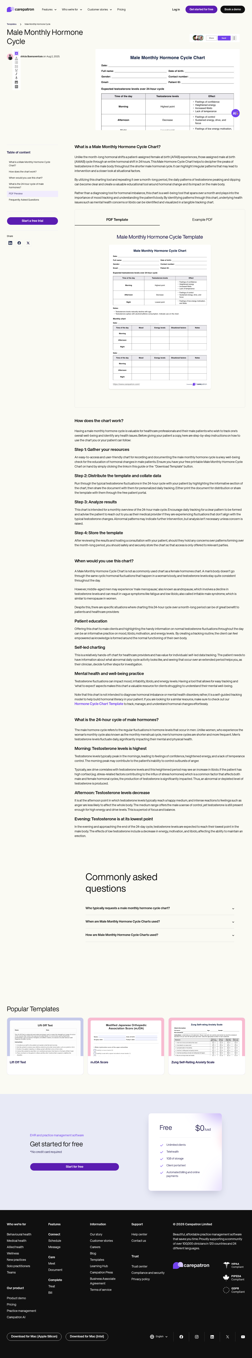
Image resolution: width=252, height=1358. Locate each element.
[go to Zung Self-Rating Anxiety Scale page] (126, 1037)
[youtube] (243, 1337)
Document (55, 1270)
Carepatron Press (101, 1272)
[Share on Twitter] (28, 243)
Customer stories (98, 9)
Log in (176, 9)
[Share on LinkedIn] (10, 243)
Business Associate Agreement (103, 1281)
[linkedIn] (212, 1337)
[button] (159, 1336)
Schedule (54, 1241)
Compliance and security (148, 1273)
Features (47, 9)
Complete (55, 1280)
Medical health (16, 1241)
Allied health (15, 1247)
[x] (227, 1337)
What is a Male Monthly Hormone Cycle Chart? (29, 164)
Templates (97, 1260)
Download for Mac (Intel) (87, 1336)
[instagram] (197, 1337)
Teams (11, 1272)
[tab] (117, 220)
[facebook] (181, 1337)
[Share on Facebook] (19, 243)
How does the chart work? (23, 172)
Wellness (13, 1253)
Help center (139, 1234)
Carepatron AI (16, 1317)
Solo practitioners (18, 1266)
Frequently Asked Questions (24, 200)
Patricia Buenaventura (31, 56)
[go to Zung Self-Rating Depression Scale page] (207, 1037)
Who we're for (70, 9)
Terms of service (101, 1290)
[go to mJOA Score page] (45, 1037)
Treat (51, 1286)
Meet (51, 1263)
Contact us (138, 1241)
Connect (54, 1234)
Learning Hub (99, 1266)
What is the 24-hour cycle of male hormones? (26, 186)
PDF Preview (16, 194)
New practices (16, 1260)
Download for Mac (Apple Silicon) (34, 1336)
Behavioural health (19, 1234)
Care (51, 1257)
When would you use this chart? (26, 178)
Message (54, 1247)
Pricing (121, 9)
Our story (96, 1234)
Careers (95, 1247)
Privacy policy (140, 1279)
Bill (50, 1293)
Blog (93, 1253)
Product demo (16, 1298)
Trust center (139, 1266)
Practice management (21, 1311)
